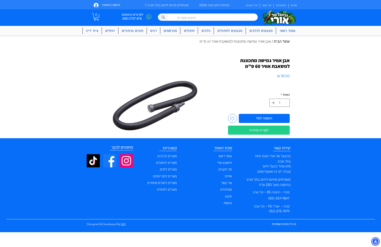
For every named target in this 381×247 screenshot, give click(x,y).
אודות (228, 176)
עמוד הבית (282, 41)
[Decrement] (286, 103)
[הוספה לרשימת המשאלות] (232, 118)
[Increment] (273, 103)
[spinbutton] (280, 103)
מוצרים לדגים (168, 169)
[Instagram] (126, 160)
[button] (96, 17)
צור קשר (226, 183)
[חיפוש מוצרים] (163, 17)
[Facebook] (109, 160)
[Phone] (148, 17)
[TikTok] (93, 160)
